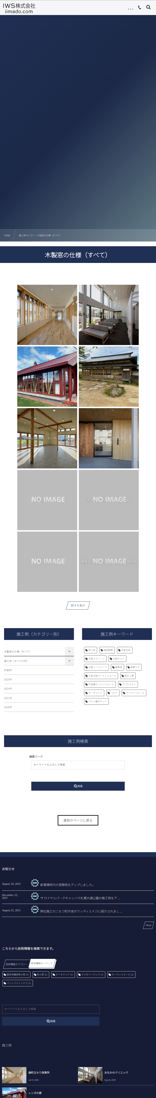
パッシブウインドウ (19, 983)
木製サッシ (118, 658)
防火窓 (91, 650)
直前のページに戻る (78, 820)
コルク (114, 693)
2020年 (8, 707)
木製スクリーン (96, 658)
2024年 (8, 688)
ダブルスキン (129, 684)
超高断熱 (108, 650)
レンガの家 (35, 1093)
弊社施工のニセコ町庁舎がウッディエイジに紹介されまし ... (81, 911)
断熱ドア (135, 667)
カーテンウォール (135, 693)
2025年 (8, 679)
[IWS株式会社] (19, 8)
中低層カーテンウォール (101, 684)
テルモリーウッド (92, 974)
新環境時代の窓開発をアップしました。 (67, 885)
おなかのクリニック (116, 1072)
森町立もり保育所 (39, 1072)
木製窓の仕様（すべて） (18, 651)
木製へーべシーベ (97, 667)
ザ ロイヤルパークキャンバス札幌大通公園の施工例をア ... (80, 898)
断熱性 (118, 667)
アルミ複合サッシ (97, 701)
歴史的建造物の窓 (18, 974)
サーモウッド (95, 693)
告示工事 (129, 675)
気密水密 (126, 650)
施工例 (7, 1045)
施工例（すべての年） (16, 661)
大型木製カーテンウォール (102, 675)
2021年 (8, 698)
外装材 (8, 670)
